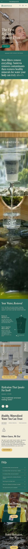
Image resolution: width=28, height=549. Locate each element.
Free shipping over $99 (14, 1)
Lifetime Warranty (13, 423)
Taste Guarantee (23, 423)
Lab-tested (3, 423)
